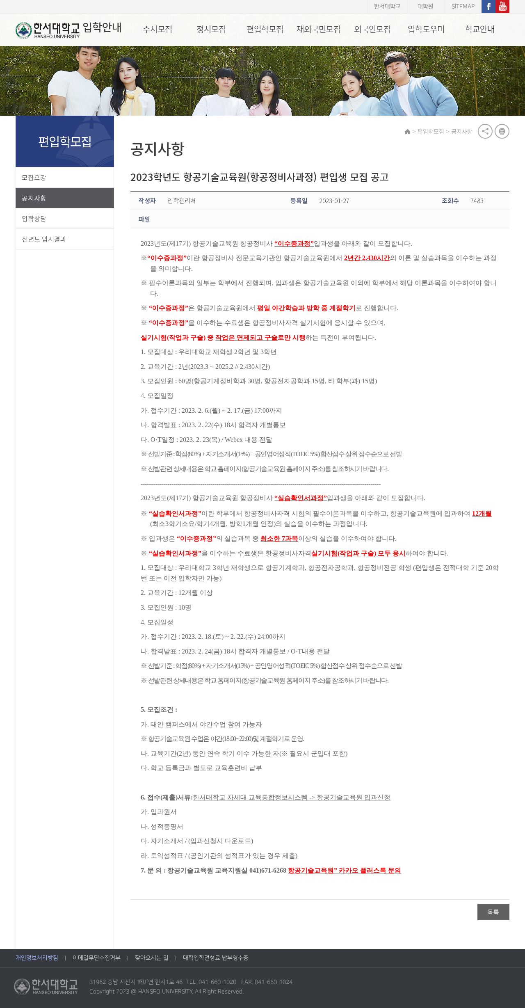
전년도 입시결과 (44, 239)
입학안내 (102, 28)
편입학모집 (265, 29)
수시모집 (157, 29)
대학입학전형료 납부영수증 (216, 958)
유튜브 (502, 6)
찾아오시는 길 (152, 958)
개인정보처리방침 (37, 958)
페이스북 (488, 6)
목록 (493, 911)
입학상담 (34, 218)
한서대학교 (387, 6)
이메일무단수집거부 (97, 958)
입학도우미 (426, 29)
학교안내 (480, 29)
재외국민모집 (319, 29)
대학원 (426, 6)
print (502, 131)
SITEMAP (463, 6)
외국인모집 (372, 29)
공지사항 (34, 198)
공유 (485, 131)
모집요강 (34, 177)
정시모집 (211, 29)
